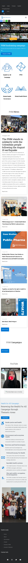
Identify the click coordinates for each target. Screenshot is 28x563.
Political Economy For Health (15, 453)
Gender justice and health (13, 422)
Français (13, 6)
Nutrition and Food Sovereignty (15, 445)
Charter (5, 542)
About (5, 536)
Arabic (8, 6)
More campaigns (5, 350)
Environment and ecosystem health (14, 436)
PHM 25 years (11, 36)
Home (5, 534)
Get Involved (6, 539)
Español (19, 6)
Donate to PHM (7, 544)
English (3, 6)
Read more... (5, 191)
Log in (8, 11)
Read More (13, 38)
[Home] (6, 17)
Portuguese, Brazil (5, 8)
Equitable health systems (14, 463)
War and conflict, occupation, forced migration (15, 474)
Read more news (5, 329)
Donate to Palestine (8, 547)
